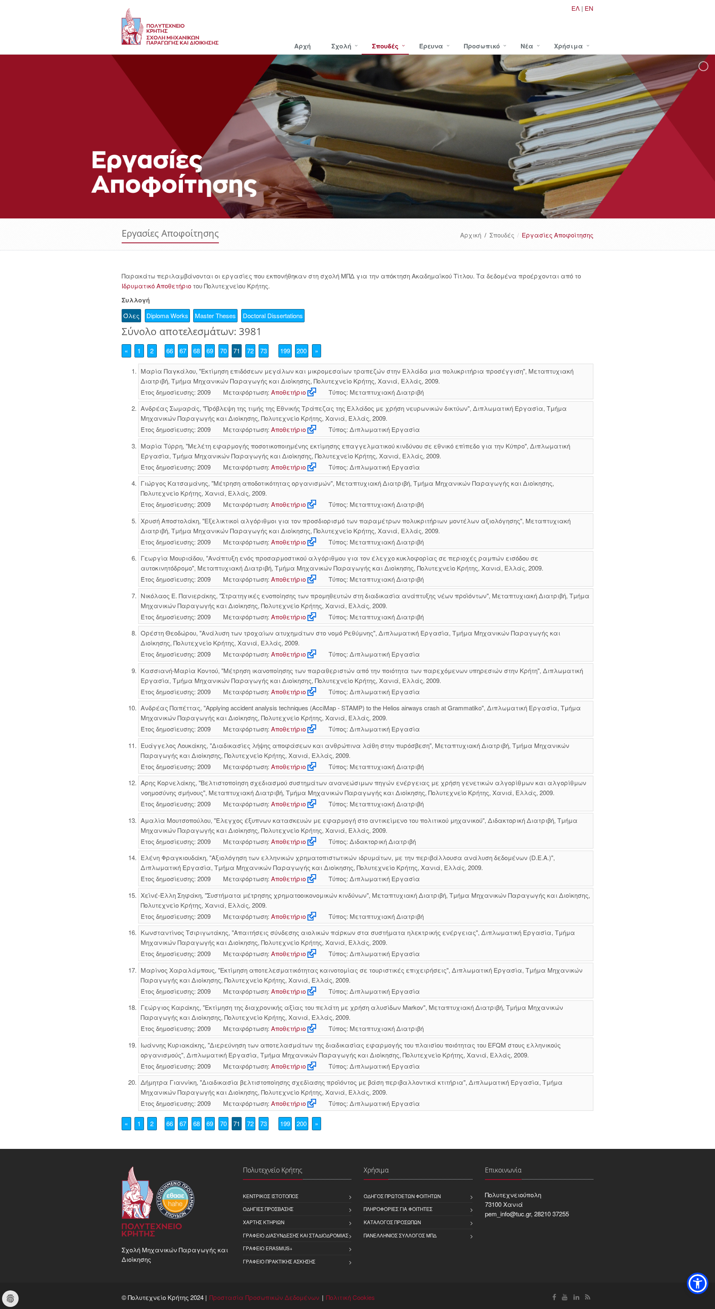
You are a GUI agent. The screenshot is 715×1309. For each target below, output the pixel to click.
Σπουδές (385, 45)
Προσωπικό (482, 45)
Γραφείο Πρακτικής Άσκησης (279, 1261)
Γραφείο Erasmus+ (268, 1248)
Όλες (131, 315)
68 (196, 350)
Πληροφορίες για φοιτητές (398, 1209)
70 (223, 350)
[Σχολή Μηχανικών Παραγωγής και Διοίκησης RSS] (587, 1297)
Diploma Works (167, 315)
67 (183, 350)
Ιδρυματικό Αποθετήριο (156, 285)
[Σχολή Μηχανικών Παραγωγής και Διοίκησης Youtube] (565, 1297)
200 (302, 350)
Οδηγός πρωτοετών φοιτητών (402, 1196)
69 (209, 350)
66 (169, 350)
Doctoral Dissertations (273, 315)
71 (236, 350)
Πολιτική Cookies (350, 1297)
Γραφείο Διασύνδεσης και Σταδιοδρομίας (295, 1235)
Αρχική (470, 234)
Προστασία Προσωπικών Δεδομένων (264, 1297)
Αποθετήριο (288, 392)
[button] (698, 1283)
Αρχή (302, 45)
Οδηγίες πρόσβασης (268, 1209)
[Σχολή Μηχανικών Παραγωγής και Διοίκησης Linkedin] (576, 1297)
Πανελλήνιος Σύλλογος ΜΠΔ (400, 1235)
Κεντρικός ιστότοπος (270, 1196)
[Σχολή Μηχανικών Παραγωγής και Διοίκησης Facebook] (554, 1297)
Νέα (527, 45)
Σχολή (341, 45)
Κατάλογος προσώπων (392, 1222)
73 (263, 350)
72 (250, 350)
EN (589, 8)
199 (285, 350)
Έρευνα (431, 45)
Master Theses (215, 315)
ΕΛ (575, 8)
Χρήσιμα (568, 45)
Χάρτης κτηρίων (263, 1222)
